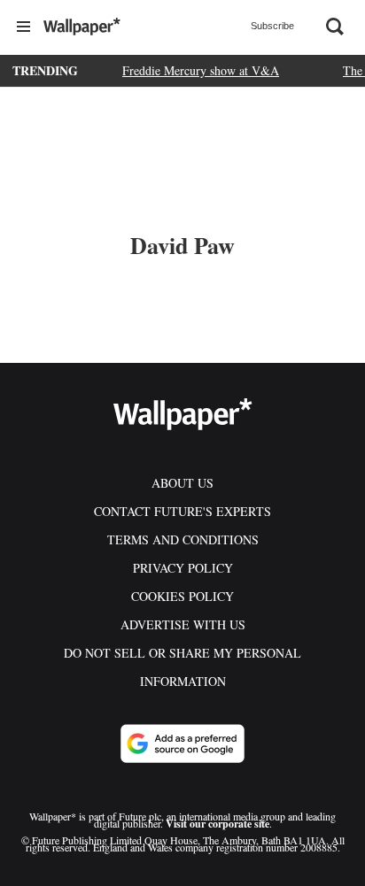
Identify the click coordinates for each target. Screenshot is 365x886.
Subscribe (272, 25)
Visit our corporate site (217, 823)
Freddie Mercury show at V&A (200, 70)
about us (182, 482)
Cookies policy (182, 596)
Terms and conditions (183, 539)
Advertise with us (182, 624)
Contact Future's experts (182, 511)
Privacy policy (183, 567)
